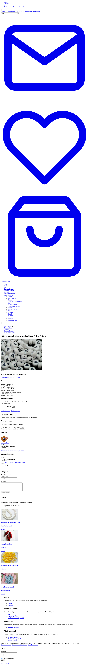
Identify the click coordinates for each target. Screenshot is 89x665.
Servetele (6, 292)
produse (6, 329)
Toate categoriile (8, 295)
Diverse (10, 300)
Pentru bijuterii (8, 286)
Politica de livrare (5, 411)
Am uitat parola (5, 663)
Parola (2, 655)
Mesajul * (3, 481)
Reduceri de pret (12, 320)
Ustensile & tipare (9, 290)
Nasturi (10, 314)
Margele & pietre (8, 289)
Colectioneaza (5, 377)
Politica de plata (15, 411)
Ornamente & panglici (14, 306)
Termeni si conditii (6, 645)
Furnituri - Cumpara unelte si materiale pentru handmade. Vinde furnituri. (21, 11)
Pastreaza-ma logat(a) (8, 658)
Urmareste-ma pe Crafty (17, 450)
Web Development (33, 645)
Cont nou (6, 3)
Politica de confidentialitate (19, 645)
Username (3, 651)
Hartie (9, 310)
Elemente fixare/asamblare (15, 301)
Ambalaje (10, 312)
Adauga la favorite (14, 377)
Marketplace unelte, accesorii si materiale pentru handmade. (20, 7)
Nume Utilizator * (6, 475)
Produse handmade (9, 293)
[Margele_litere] (4, 441)
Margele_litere (8, 328)
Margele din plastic (9, 332)
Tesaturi (10, 307)
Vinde (5, 5)
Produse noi (11, 318)
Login (5, 2)
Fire (5, 287)
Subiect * (3, 478)
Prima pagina (7, 326)
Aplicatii (6, 284)
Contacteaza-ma (5, 450)
